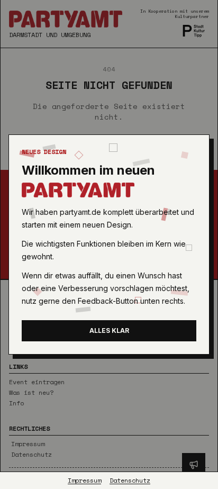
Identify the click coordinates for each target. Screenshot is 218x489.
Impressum (84, 480)
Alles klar (109, 330)
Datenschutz (130, 480)
